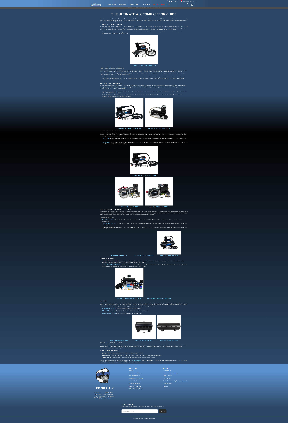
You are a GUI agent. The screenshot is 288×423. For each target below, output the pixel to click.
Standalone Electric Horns (136, 378)
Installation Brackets (134, 375)
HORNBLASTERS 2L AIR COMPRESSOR (144, 65)
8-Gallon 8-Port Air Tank (109, 313)
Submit (163, 411)
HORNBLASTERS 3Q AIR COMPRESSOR (144, 175)
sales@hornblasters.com (103, 398)
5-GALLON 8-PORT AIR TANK (144, 340)
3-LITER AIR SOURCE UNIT (119, 256)
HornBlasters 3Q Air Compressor (111, 77)
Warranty (165, 386)
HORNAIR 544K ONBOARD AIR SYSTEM (159, 298)
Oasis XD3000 (106, 138)
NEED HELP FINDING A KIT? (162, 4)
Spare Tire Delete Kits (135, 386)
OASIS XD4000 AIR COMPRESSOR (158, 207)
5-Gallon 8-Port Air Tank (109, 311)
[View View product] (144, 49)
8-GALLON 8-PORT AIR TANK (169, 340)
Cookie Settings (167, 383)
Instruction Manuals (134, 383)
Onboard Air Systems (135, 381)
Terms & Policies (167, 375)
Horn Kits (131, 370)
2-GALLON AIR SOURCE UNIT (169, 256)
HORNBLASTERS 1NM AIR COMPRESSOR (129, 128)
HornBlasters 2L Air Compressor (111, 32)
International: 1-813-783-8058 (104, 394)
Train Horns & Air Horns (135, 373)
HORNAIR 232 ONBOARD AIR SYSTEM (129, 298)
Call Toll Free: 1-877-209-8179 (104, 393)
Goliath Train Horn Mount (136, 388)
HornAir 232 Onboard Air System (111, 261)
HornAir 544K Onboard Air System (111, 264)
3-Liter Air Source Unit (108, 219)
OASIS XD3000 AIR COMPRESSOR (129, 207)
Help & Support (167, 370)
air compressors (136, 360)
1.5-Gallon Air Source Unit (109, 223)
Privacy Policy (167, 378)
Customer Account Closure (170, 373)
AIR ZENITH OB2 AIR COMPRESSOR (159, 128)
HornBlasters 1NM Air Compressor (111, 91)
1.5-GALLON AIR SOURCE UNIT (144, 256)
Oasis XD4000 (106, 142)
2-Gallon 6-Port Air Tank (109, 308)
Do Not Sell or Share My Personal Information (175, 381)
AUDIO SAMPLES (135, 4)
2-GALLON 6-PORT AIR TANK (119, 340)
